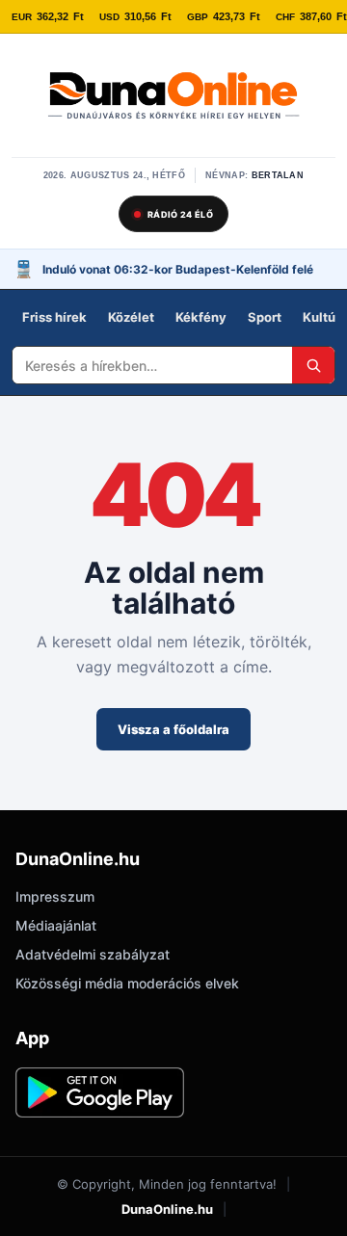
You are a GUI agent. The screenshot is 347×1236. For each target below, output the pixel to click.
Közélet (131, 317)
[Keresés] (313, 365)
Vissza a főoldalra (173, 729)
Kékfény (201, 317)
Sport (264, 317)
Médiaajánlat (55, 925)
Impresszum (54, 896)
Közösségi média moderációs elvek (127, 983)
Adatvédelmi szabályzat (92, 954)
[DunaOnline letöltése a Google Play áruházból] (99, 1092)
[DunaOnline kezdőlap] (173, 97)
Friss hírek (54, 317)
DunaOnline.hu (167, 1209)
